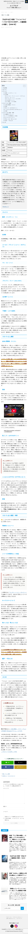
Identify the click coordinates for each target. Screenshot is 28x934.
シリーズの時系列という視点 (11, 115)
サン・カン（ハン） (11, 97)
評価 (6, 111)
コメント (6, 788)
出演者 (6, 94)
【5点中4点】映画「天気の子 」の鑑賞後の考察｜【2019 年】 (17, 858)
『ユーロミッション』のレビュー (17, 592)
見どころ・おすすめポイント (11, 107)
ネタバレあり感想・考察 (8, 112)
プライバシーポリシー (17, 917)
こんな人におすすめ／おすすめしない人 (13, 109)
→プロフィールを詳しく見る (9, 751)
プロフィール (8, 917)
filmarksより (6, 206)
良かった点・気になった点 (10, 119)
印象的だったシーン (9, 114)
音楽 (6, 106)
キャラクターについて (10, 117)
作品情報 (5, 87)
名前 (5, 806)
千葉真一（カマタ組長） (12, 101)
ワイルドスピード (11, 775)
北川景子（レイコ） (11, 100)
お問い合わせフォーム (10, 918)
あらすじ (5, 89)
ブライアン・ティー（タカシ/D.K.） (14, 98)
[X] (12, 926)
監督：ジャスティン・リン (10, 93)
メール (5, 811)
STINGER (20, 931)
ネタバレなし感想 (7, 103)
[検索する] (22, 908)
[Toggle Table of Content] (23, 86)
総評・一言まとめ (9, 120)
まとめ (4, 122)
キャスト (5, 91)
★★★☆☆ (4, 775)
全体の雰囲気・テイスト (10, 104)
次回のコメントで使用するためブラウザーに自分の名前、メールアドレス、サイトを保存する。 (14, 818)
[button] (20, 767)
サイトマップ (19, 918)
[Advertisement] (14, 42)
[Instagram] (16, 926)
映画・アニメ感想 (6, 773)
